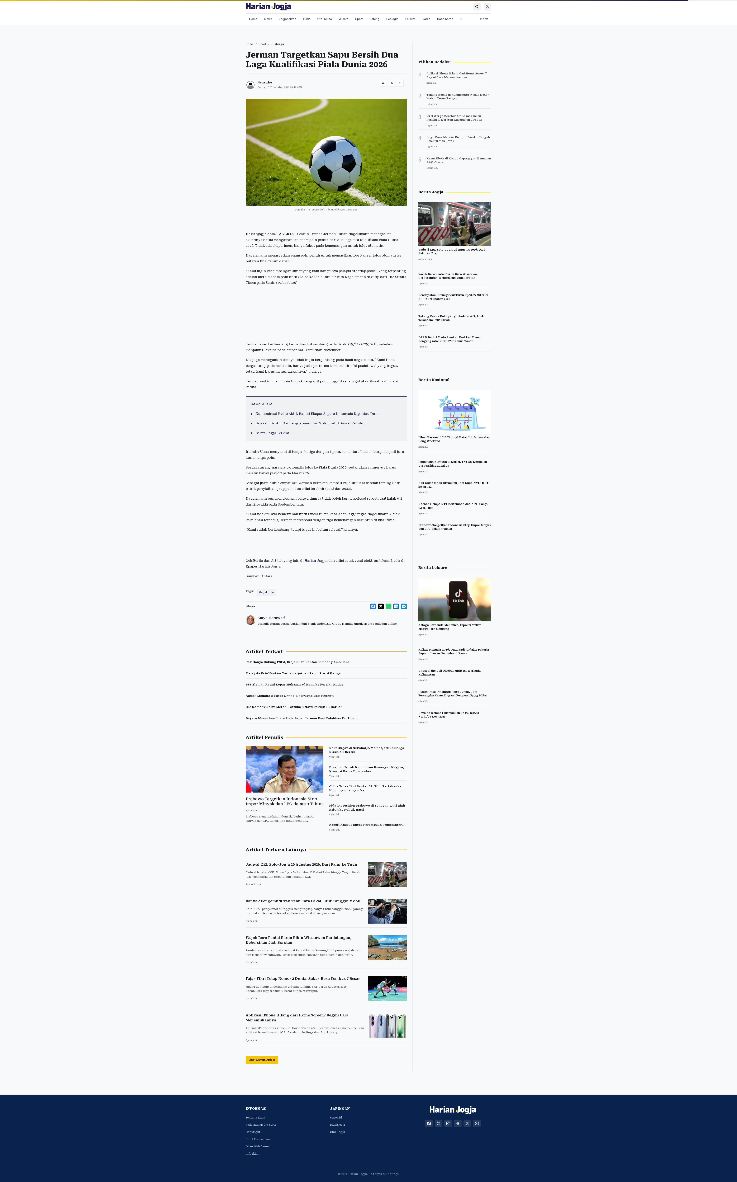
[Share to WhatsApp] (388, 606)
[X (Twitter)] (438, 1123)
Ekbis (306, 19)
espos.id (336, 1117)
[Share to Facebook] (373, 606)
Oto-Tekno (324, 19)
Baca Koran (445, 19)
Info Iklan (252, 1153)
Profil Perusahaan (258, 1139)
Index (484, 19)
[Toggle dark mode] (487, 7)
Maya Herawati (271, 618)
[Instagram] (448, 1123)
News (268, 19)
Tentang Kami (255, 1117)
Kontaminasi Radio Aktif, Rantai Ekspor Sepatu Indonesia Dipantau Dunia (318, 414)
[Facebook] (429, 1123)
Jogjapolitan (287, 19)
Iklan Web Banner (258, 1146)
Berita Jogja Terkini (272, 433)
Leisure (410, 19)
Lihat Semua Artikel (262, 1059)
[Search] (477, 7)
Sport (359, 19)
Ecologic (392, 19)
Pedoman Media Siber (261, 1124)
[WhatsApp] (477, 1123)
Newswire (265, 82)
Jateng (374, 19)
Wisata (343, 19)
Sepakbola (266, 592)
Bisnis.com (337, 1124)
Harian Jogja (315, 561)
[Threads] (467, 1123)
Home (253, 19)
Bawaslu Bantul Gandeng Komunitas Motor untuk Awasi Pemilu (309, 423)
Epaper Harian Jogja (263, 566)
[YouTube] (458, 1123)
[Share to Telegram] (404, 606)
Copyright (253, 1131)
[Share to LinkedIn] (396, 606)
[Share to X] (381, 606)
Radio (426, 19)
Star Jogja (337, 1131)
